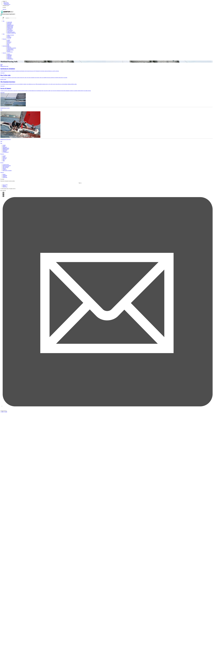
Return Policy (5, 186)
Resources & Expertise (7, 165)
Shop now (4, 9)
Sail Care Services (10, 49)
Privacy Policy (5, 184)
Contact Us (9, 46)
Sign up (80, 182)
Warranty (8, 50)
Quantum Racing (10, 58)
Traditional (4, 151)
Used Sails (9, 37)
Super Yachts (5, 150)
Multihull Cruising (6, 148)
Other (8, 44)
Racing (8, 40)
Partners (8, 53)
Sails (3, 21)
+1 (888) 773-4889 (3, 411)
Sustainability (9, 54)
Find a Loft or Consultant (11, 47)
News (8, 43)
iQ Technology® (6, 152)
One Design (9, 41)
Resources (4, 38)
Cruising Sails (9, 22)
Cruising (8, 39)
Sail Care (8, 42)
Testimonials (9, 55)
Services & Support (6, 45)
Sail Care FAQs (10, 51)
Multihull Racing (6, 149)
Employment (9, 57)
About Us (4, 52)
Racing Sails (9, 23)
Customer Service (10, 48)
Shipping (4, 185)
